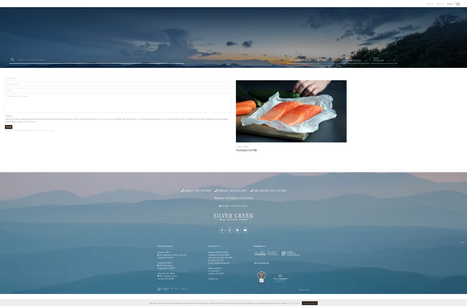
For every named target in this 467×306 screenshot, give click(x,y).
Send (8, 127)
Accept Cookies (309, 303)
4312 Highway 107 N (168, 276)
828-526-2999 (56, 3)
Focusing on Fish (246, 148)
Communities (353, 60)
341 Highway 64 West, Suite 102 (172, 255)
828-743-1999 (31, 3)
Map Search (297, 60)
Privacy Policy (29, 122)
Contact (10, 3)
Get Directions (238, 206)
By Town (323, 60)
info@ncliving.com (238, 198)
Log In (429, 4)
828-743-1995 (83, 3)
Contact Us (213, 279)
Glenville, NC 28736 (165, 279)
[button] (12, 60)
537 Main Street (166, 265)
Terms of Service (46, 130)
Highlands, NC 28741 (166, 268)
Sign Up (440, 4)
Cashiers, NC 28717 (165, 258)
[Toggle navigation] (457, 4)
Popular (378, 60)
